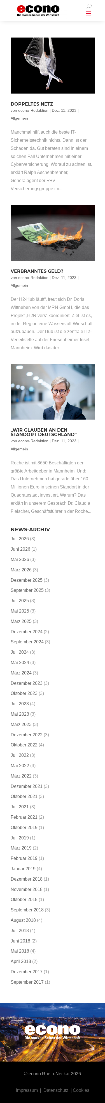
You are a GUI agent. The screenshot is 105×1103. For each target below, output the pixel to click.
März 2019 (21, 848)
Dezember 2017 (27, 971)
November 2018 (27, 889)
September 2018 (27, 909)
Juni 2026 (20, 549)
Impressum (27, 1090)
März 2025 (21, 621)
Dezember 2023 (27, 683)
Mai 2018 (20, 951)
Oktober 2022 (24, 745)
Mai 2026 (20, 559)
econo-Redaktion (33, 110)
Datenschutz (55, 1090)
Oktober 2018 (24, 899)
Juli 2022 (20, 755)
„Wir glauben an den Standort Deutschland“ (44, 432)
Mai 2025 (20, 611)
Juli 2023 (20, 703)
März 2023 (21, 724)
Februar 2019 (24, 858)
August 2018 (23, 920)
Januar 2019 (23, 868)
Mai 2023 (20, 714)
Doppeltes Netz (32, 104)
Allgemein (19, 118)
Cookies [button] (81, 1090)
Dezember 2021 (27, 786)
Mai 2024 (20, 662)
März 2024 (21, 673)
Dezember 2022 (27, 734)
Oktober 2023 (24, 693)
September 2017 (27, 982)
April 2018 (21, 961)
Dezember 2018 (27, 879)
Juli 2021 (20, 806)
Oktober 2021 (24, 796)
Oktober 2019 (24, 827)
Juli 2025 (20, 600)
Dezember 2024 (27, 631)
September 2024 (27, 641)
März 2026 (21, 569)
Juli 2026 (20, 538)
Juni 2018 (20, 941)
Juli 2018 (20, 930)
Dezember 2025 (27, 580)
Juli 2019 (20, 838)
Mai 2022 (20, 765)
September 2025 (27, 590)
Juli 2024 (20, 652)
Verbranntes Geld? (37, 271)
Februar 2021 (24, 817)
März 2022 (21, 776)
